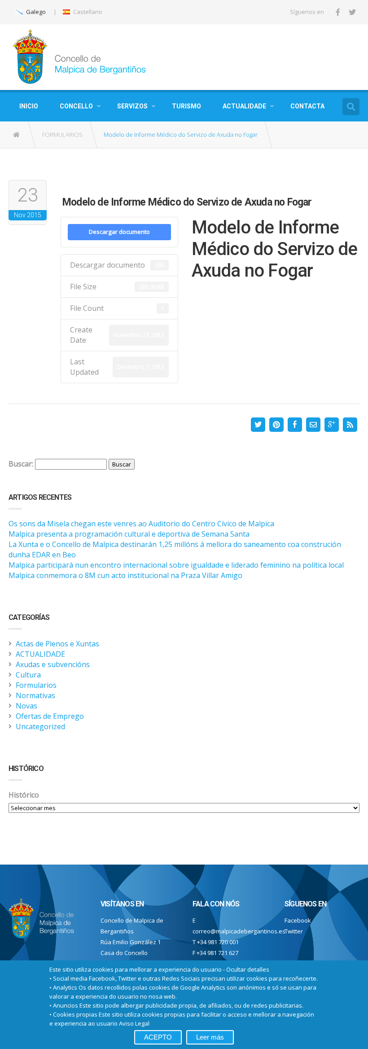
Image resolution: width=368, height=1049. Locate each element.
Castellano (87, 12)
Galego (35, 12)
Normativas (35, 695)
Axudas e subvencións (53, 664)
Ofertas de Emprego (50, 716)
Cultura (28, 675)
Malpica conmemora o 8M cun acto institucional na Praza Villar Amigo (125, 575)
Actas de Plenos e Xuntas (57, 644)
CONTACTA (307, 106)
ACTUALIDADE (244, 106)
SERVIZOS (132, 106)
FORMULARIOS (62, 134)
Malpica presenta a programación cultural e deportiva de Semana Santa (129, 534)
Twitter (294, 931)
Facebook (298, 920)
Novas (26, 706)
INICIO (28, 106)
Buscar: (21, 464)
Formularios (36, 685)
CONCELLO (76, 106)
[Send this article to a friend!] (313, 424)
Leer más (210, 1037)
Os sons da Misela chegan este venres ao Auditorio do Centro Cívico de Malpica (141, 524)
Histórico (24, 795)
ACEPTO (158, 1037)
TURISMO (186, 106)
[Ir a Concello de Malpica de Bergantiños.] (17, 135)
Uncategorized (40, 726)
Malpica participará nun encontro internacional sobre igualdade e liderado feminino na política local (176, 565)
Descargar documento (119, 232)
